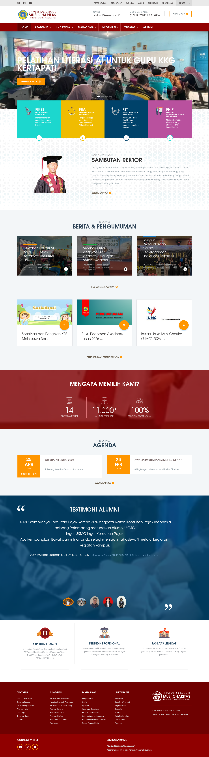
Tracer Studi (120, 720)
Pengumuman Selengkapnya (103, 357)
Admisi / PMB (179, 14)
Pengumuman (88, 698)
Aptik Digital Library (123, 716)
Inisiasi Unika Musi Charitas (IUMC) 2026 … (162, 336)
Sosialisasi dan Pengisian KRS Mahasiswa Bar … (44, 336)
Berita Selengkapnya (103, 286)
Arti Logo (21, 713)
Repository (116, 3)
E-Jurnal (130, 3)
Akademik (41, 27)
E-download (55, 723)
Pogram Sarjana (56, 709)
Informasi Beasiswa (90, 709)
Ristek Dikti (119, 698)
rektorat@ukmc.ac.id (106, 15)
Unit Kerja (63, 27)
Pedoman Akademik (58, 720)
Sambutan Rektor (24, 698)
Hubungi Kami (23, 716)
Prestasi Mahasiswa (90, 713)
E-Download (167, 3)
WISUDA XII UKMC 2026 (59, 460)
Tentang (129, 27)
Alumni (141, 3)
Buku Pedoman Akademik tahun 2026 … (102, 336)
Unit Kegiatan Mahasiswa (93, 716)
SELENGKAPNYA (29, 81)
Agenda (85, 705)
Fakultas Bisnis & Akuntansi (61, 702)
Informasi (109, 27)
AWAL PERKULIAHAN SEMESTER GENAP (158, 460)
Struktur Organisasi (25, 705)
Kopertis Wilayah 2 (122, 702)
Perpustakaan (100, 3)
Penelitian (153, 3)
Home (24, 27)
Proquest (118, 723)
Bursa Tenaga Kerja (90, 723)
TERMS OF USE (158, 715)
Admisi (20, 720)
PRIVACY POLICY (172, 715)
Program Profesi (56, 716)
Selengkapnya (100, 192)
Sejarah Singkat (23, 702)
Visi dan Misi (22, 709)
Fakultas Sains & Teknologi (61, 705)
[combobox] (184, 3)
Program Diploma (57, 713)
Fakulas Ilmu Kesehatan (60, 698)
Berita (84, 702)
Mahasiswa (86, 27)
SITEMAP (184, 715)
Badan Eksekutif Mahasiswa (94, 720)
